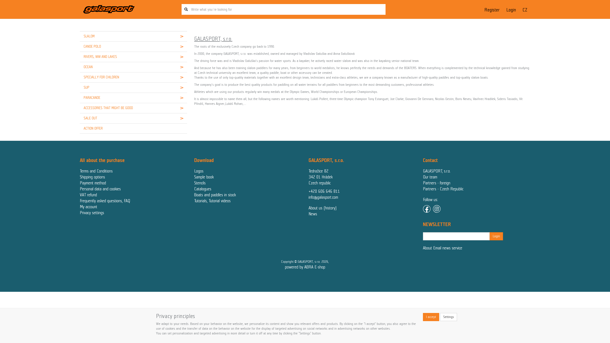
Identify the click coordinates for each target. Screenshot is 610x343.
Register (491, 9)
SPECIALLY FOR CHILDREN (101, 77)
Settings (448, 317)
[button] (178, 36)
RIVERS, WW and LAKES (100, 57)
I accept (431, 317)
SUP (86, 87)
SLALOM (89, 36)
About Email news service (442, 248)
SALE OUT (90, 118)
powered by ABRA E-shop (305, 267)
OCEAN (88, 67)
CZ (525, 9)
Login (511, 9)
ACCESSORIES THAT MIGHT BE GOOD (108, 108)
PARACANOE (92, 98)
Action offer (93, 128)
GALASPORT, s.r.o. (437, 171)
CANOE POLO (92, 46)
